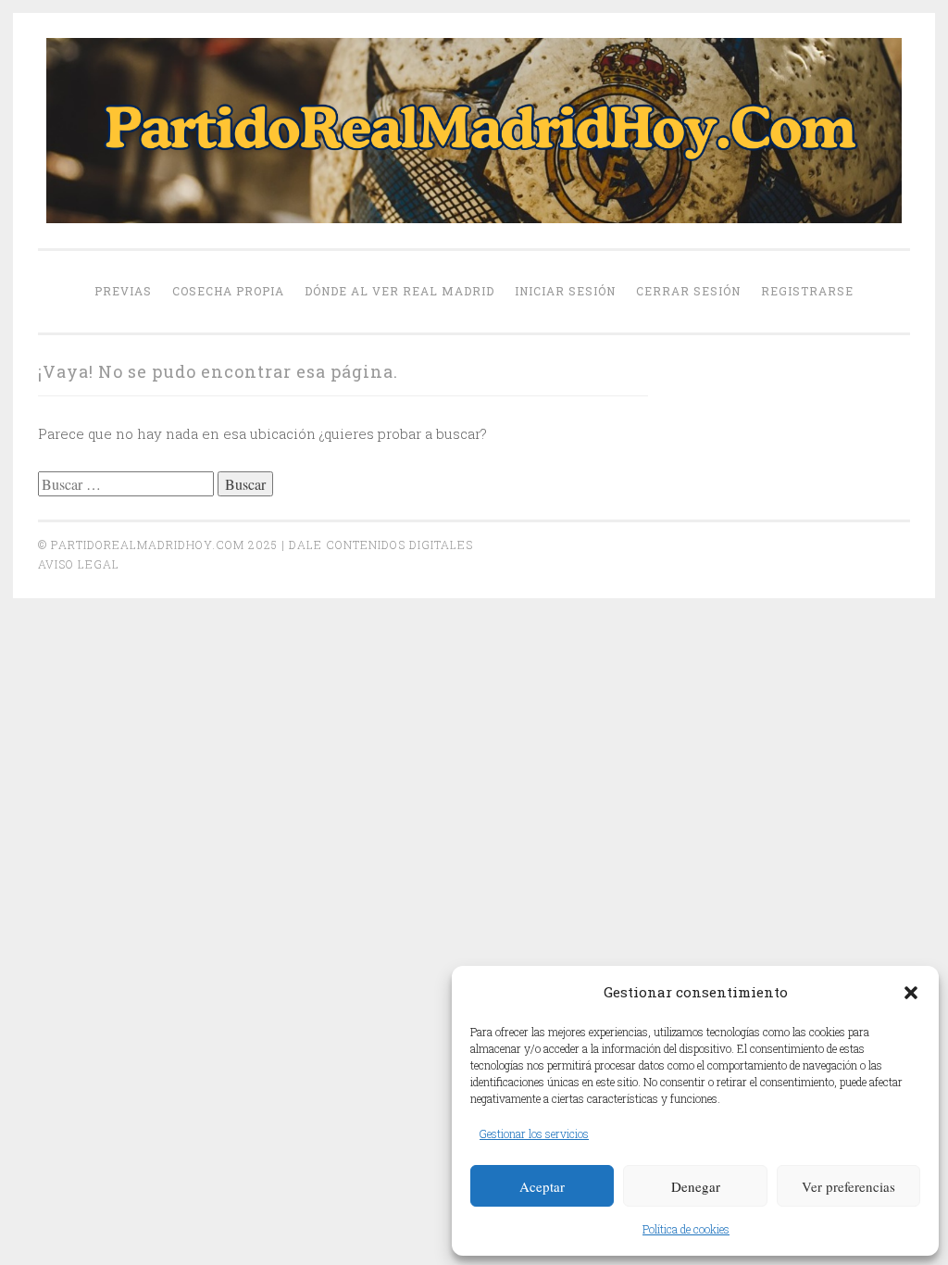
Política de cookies (686, 1228)
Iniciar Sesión (565, 290)
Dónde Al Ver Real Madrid (399, 290)
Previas (123, 290)
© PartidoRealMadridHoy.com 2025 (158, 544)
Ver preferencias (848, 1186)
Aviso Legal (78, 564)
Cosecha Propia (228, 290)
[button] (911, 992)
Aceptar (542, 1186)
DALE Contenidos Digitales (381, 544)
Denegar (695, 1186)
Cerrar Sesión (688, 290)
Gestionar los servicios (534, 1133)
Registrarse (807, 290)
